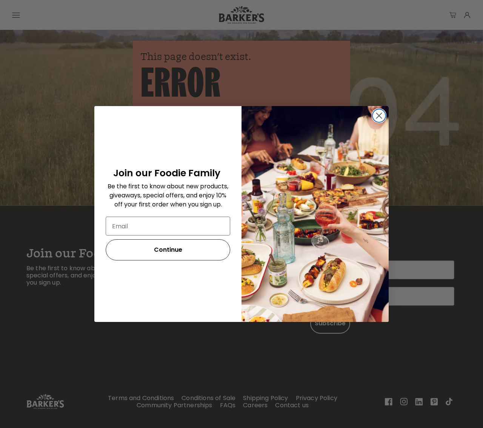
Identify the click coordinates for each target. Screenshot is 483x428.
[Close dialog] (379, 115)
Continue (168, 249)
